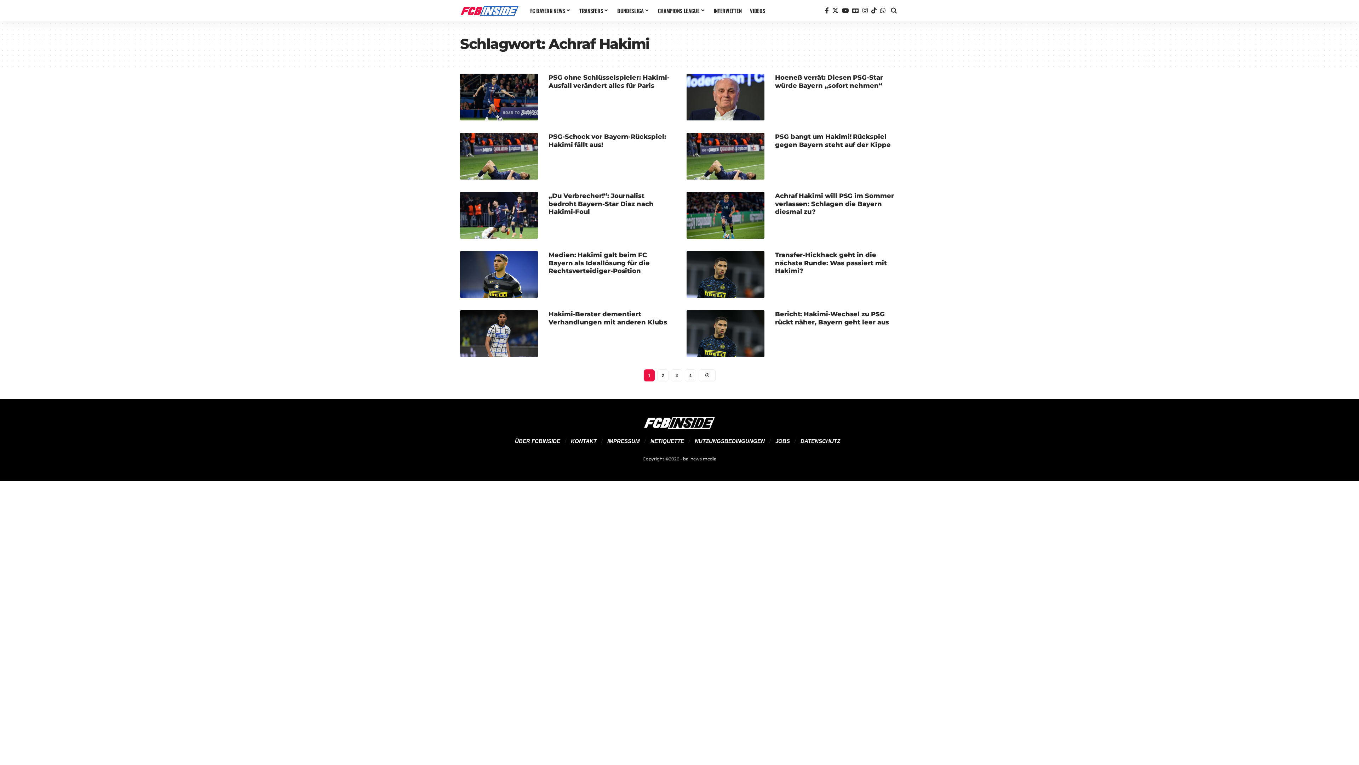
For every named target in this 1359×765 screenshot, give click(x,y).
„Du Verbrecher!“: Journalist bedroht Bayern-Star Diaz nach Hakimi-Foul (601, 204)
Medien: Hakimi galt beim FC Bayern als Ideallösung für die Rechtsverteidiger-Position (599, 263)
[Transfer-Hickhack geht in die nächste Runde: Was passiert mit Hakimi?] (725, 274)
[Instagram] (865, 11)
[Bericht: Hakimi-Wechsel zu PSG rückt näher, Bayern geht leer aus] (725, 333)
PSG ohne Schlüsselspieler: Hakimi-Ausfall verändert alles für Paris (609, 82)
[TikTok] (874, 11)
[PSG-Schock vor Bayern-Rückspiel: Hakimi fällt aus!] (499, 156)
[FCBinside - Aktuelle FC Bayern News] (489, 10)
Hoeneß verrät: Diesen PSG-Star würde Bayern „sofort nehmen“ (829, 82)
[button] (894, 10)
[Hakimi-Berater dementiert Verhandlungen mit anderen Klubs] (499, 333)
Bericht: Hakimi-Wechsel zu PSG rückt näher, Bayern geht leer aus (832, 318)
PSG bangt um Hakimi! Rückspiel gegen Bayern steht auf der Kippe (833, 141)
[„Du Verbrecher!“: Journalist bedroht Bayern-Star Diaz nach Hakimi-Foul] (499, 215)
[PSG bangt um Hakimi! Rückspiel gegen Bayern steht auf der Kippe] (725, 156)
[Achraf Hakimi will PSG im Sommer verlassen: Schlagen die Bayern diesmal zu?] (725, 215)
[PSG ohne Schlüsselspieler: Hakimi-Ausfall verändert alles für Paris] (499, 97)
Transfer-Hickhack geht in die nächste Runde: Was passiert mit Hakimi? (831, 263)
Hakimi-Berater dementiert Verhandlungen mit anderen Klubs (608, 318)
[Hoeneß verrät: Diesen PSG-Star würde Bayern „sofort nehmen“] (725, 97)
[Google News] (855, 11)
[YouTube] (845, 11)
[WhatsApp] (882, 11)
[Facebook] (827, 11)
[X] (835, 11)
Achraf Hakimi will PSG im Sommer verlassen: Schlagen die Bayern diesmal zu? (834, 204)
